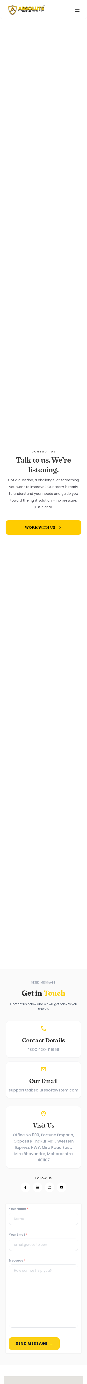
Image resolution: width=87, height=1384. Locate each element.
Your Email (18, 1235)
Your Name (18, 1209)
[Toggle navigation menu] (77, 10)
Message (17, 1261)
